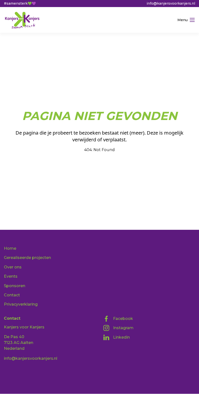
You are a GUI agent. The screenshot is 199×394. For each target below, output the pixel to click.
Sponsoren (14, 285)
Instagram (123, 327)
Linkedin (121, 337)
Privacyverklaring (21, 304)
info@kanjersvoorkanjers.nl (30, 358)
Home (10, 248)
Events (10, 276)
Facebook (123, 318)
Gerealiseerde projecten (27, 257)
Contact (12, 295)
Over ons (13, 267)
